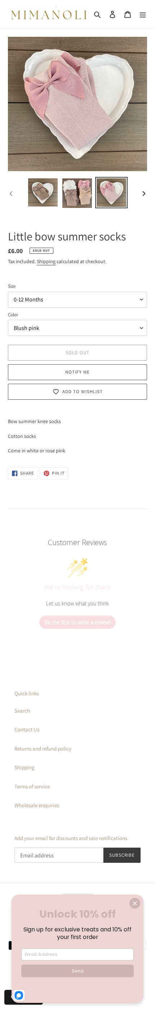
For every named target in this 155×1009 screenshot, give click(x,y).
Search (22, 710)
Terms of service (32, 786)
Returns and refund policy (42, 748)
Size (11, 286)
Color (13, 315)
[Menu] (142, 14)
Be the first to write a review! (77, 622)
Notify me (77, 372)
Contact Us (26, 729)
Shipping (46, 261)
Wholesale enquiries (36, 805)
